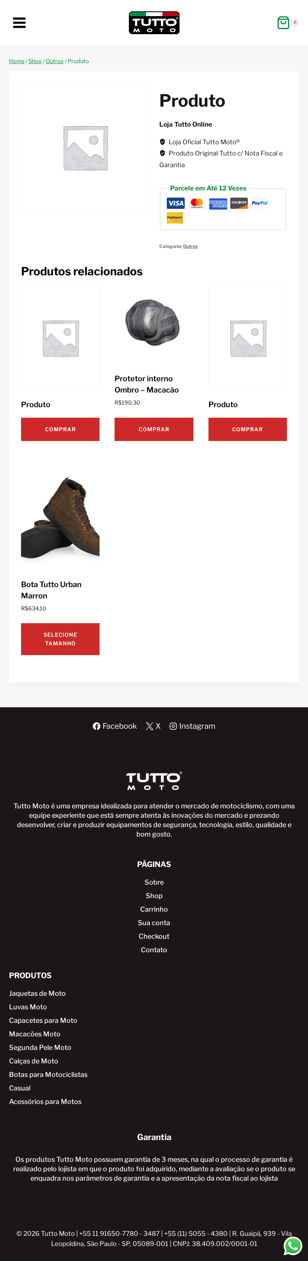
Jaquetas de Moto (37, 993)
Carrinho (154, 909)
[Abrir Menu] (19, 22)
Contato (154, 950)
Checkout (154, 936)
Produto (35, 404)
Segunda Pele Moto (40, 1047)
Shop (154, 896)
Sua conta (154, 923)
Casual (19, 1088)
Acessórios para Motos (45, 1101)
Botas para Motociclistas (48, 1074)
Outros (190, 246)
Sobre (154, 882)
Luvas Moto (28, 1007)
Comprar (60, 429)
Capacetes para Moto (43, 1020)
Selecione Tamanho (60, 638)
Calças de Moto (33, 1061)
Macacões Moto (34, 1034)
